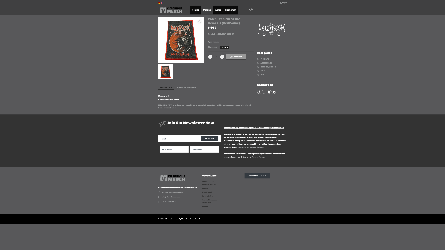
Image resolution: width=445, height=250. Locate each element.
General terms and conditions (249, 147)
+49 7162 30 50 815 (169, 202)
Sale (219, 10)
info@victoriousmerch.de (172, 197)
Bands (208, 10)
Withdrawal (207, 192)
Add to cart (237, 57)
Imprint (205, 188)
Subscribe (209, 138)
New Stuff (231, 10)
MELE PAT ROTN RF (226, 34)
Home (196, 10)
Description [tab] (166, 87)
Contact (205, 207)
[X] (264, 92)
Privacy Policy (258, 157)
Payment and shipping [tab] (185, 87)
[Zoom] (199, 21)
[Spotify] (274, 92)
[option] (165, 71)
